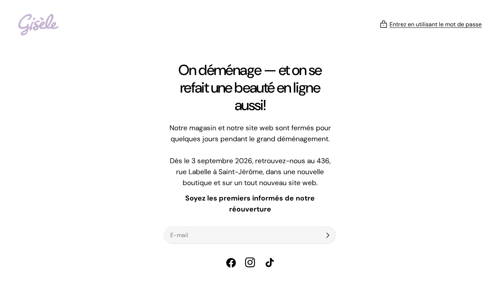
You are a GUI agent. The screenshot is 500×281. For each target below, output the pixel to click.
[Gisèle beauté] (38, 24)
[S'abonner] (327, 235)
